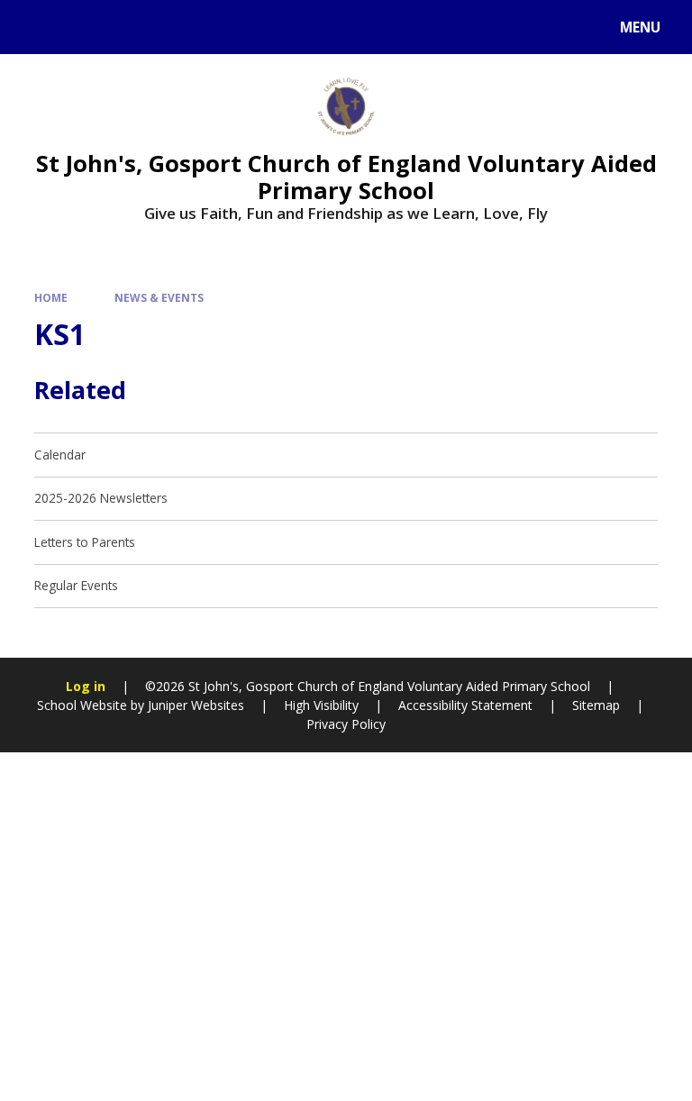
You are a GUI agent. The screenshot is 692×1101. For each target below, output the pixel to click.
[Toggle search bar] (36, 27)
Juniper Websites (194, 705)
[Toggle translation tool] (82, 27)
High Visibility (321, 705)
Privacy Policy (346, 723)
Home (51, 297)
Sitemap (596, 705)
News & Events (159, 297)
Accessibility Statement (465, 705)
